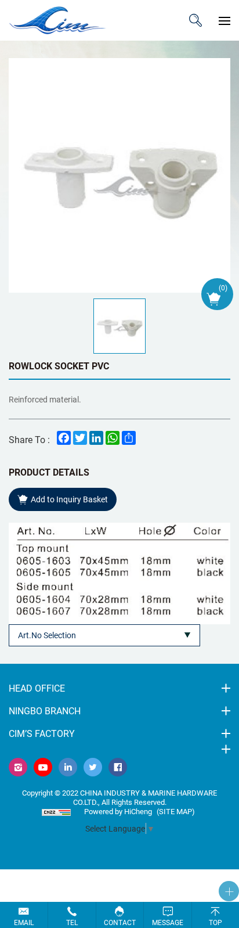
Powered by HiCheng (118, 811)
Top (215, 922)
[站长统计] (56, 811)
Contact (120, 922)
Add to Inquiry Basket (69, 499)
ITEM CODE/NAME (195, 20)
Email (24, 922)
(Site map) (176, 811)
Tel (72, 922)
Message (167, 922)
